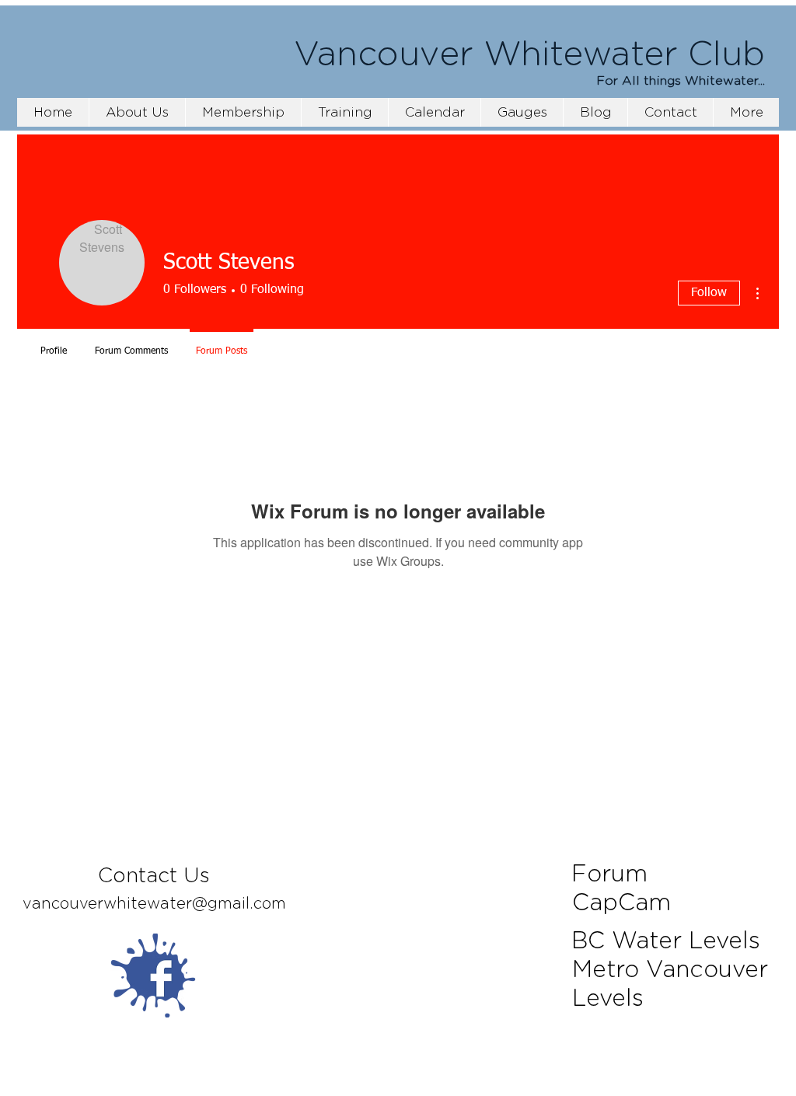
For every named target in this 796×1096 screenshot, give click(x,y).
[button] (243, 112)
